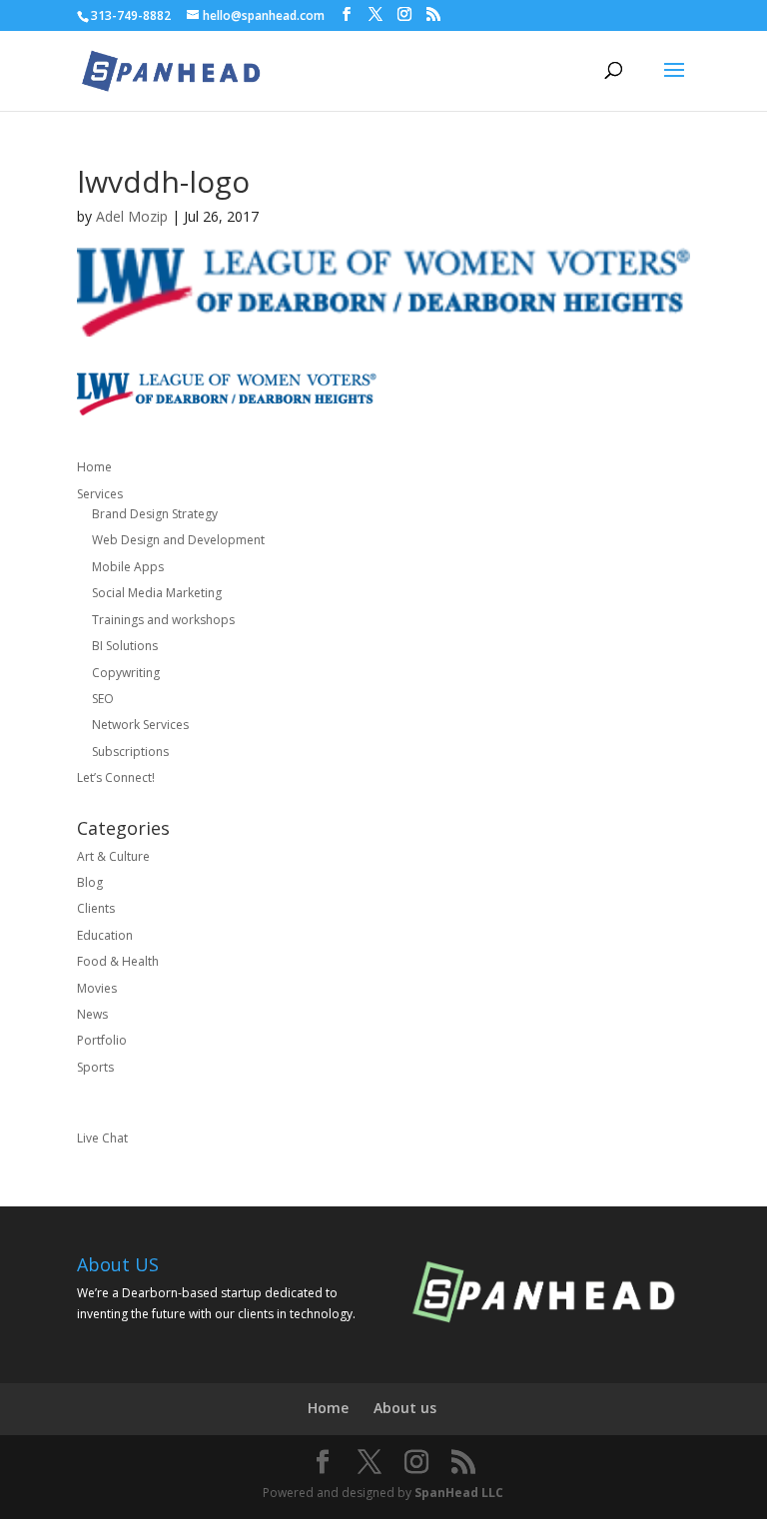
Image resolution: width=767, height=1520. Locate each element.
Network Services (140, 724)
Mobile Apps (128, 566)
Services (100, 493)
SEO (103, 698)
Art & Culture (113, 856)
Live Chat (102, 1138)
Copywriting (126, 672)
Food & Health (118, 961)
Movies (97, 988)
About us (405, 1407)
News (92, 1014)
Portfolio (102, 1040)
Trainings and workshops (163, 619)
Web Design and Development (178, 539)
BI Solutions (125, 645)
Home (94, 466)
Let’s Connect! (116, 777)
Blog (90, 882)
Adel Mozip (132, 216)
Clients (96, 908)
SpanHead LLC (458, 1492)
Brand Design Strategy (155, 513)
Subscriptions (130, 751)
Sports (95, 1067)
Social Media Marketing (157, 592)
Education (105, 935)
